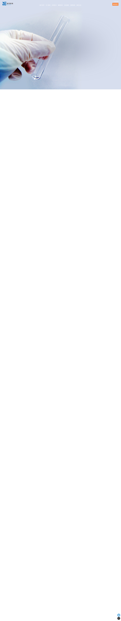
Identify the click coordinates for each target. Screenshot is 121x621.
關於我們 (42, 5)
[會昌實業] (8, 3)
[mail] (118, 615)
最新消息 (79, 5)
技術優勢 (66, 5)
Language (116, 1)
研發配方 (54, 5)
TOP (119, 618)
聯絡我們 (115, 4)
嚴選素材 (60, 5)
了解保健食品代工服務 (51, 316)
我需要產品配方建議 (70, 316)
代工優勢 (48, 5)
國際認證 (72, 5)
